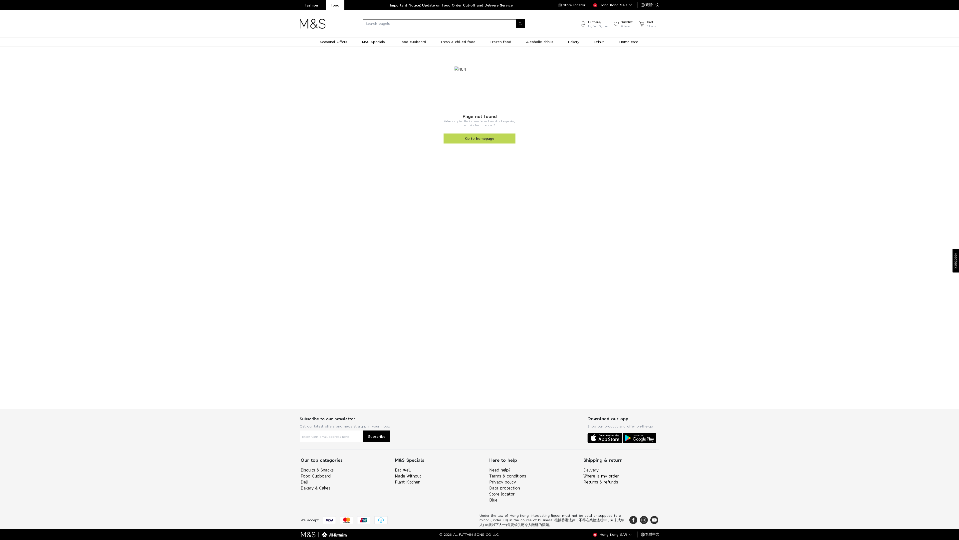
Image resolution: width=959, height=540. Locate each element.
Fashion (311, 5)
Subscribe (376, 436)
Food (335, 5)
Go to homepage (479, 138)
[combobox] (453, 23)
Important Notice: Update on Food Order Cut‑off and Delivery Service (451, 5)
